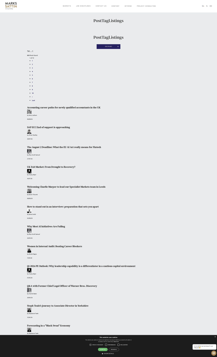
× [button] (215, 336)
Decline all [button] (114, 349)
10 (33, 93)
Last (33, 100)
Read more (116, 341)
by (28, 115)
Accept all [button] (103, 349)
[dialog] (108, 346)
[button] (108, 353)
